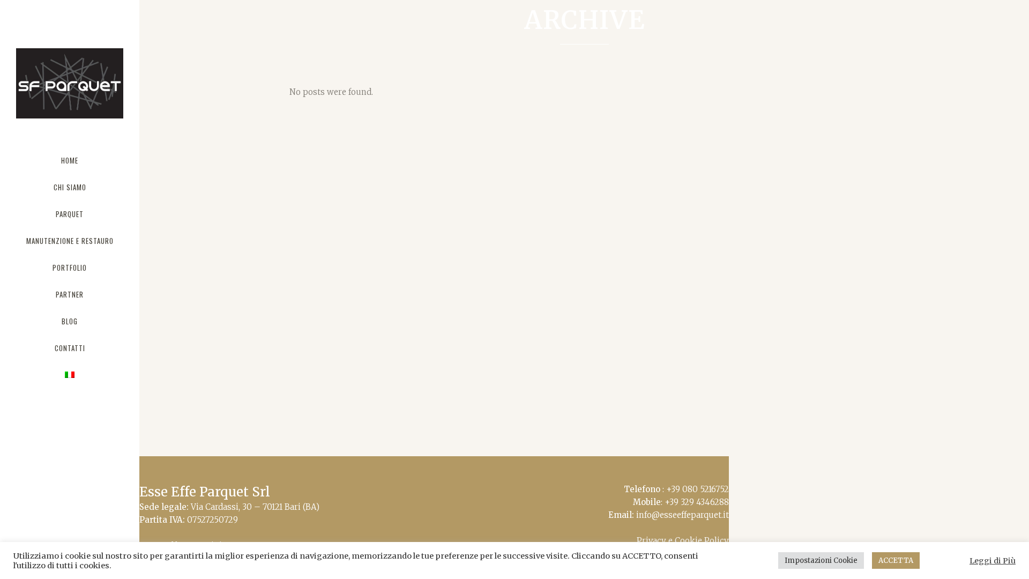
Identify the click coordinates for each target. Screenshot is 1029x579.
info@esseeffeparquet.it (682, 515)
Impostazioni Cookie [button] (821, 560)
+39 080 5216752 (697, 489)
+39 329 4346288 (697, 502)
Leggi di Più (993, 561)
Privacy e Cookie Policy (683, 541)
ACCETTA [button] (895, 560)
